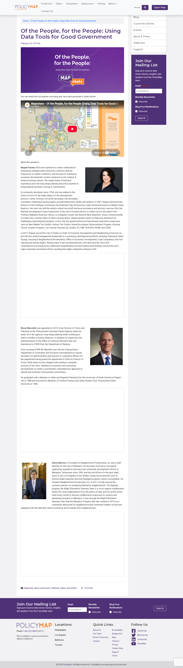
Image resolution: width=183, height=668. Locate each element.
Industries (71, 3)
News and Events (42, 588)
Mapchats (28, 588)
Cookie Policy (117, 648)
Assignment (117, 634)
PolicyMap (141, 643)
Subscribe (143, 101)
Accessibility (117, 630)
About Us (97, 630)
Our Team (97, 634)
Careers (96, 641)
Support (138, 49)
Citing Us (115, 641)
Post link (89, 588)
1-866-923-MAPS (30, 631)
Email (142, 86)
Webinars (139, 42)
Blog (136, 17)
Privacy (115, 645)
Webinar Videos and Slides (64, 588)
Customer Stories (143, 23)
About (111, 3)
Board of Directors (101, 637)
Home (25, 21)
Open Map (160, 7)
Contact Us (47, 11)
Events (137, 30)
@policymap (142, 635)
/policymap (142, 630)
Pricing (101, 3)
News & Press (141, 36)
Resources (87, 3)
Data (58, 3)
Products (46, 3)
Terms (114, 656)
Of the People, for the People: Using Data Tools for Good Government (63, 21)
